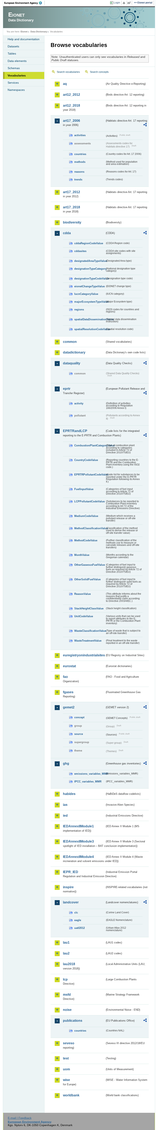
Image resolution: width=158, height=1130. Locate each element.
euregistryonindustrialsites (84, 655)
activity (78, 403)
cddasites (80, 251)
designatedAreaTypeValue (89, 260)
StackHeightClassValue (88, 608)
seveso (68, 1043)
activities (80, 135)
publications (72, 1020)
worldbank (71, 1095)
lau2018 (69, 964)
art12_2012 (71, 94)
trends (78, 179)
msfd (67, 994)
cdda (67, 233)
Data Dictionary (38, 31)
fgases (68, 692)
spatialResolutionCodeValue (89, 329)
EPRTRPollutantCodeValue (89, 474)
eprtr (66, 388)
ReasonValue (82, 593)
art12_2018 (71, 105)
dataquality (71, 363)
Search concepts (99, 72)
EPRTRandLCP (75, 431)
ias (65, 804)
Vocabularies (17, 75)
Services (13, 82)
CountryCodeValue (86, 460)
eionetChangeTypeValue (89, 286)
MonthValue (81, 554)
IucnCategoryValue (86, 293)
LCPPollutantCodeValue (89, 501)
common (70, 341)
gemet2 (68, 707)
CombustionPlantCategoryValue (89, 445)
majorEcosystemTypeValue (89, 301)
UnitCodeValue (83, 616)
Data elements (17, 61)
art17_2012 (71, 192)
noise (67, 1009)
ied (65, 815)
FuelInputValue (83, 489)
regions (79, 309)
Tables (12, 53)
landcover (71, 902)
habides (69, 794)
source (78, 733)
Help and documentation (24, 39)
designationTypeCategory (89, 268)
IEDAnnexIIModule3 (78, 841)
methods (79, 161)
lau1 (66, 942)
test (66, 1058)
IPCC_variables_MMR (87, 781)
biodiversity (72, 222)
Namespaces (16, 89)
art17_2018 (71, 207)
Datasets (13, 46)
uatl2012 (79, 927)
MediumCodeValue (86, 516)
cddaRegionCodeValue (88, 243)
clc (76, 912)
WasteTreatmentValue (87, 640)
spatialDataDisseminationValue (89, 319)
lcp (65, 979)
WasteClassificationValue (89, 630)
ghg (66, 763)
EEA (24, 3)
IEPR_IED (70, 872)
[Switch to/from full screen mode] (130, 3)
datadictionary (74, 352)
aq (65, 84)
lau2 (66, 953)
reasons (79, 171)
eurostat (69, 666)
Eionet (24, 31)
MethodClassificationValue (89, 528)
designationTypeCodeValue (89, 278)
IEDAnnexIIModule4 (78, 857)
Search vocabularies (68, 72)
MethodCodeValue (85, 540)
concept (79, 717)
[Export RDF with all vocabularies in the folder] (145, 125)
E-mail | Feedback (19, 1118)
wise (66, 1080)
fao (65, 676)
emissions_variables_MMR (89, 773)
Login (117, 2)
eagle (77, 920)
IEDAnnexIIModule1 (78, 826)
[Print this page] (124, 3)
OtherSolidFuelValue (87, 579)
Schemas (14, 68)
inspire (68, 887)
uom (66, 1069)
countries (80, 154)
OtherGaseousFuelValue (89, 564)
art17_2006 (71, 120)
